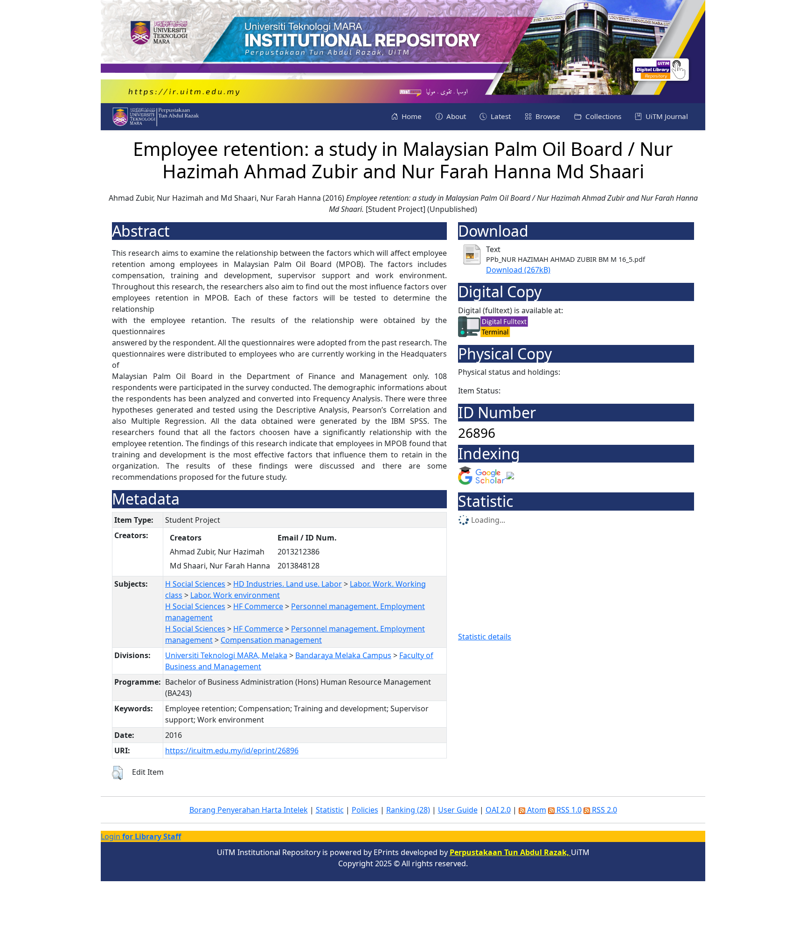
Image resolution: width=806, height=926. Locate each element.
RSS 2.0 (603, 810)
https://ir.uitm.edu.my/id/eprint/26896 (232, 750)
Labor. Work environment (235, 595)
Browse (547, 116)
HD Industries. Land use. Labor (287, 584)
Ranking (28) (408, 810)
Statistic (330, 810)
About (455, 116)
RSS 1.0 (568, 810)
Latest (500, 116)
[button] (117, 773)
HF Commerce (258, 606)
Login (141, 836)
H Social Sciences (195, 584)
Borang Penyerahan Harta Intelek (248, 810)
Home (411, 116)
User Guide (458, 810)
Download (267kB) (518, 270)
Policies (365, 810)
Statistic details (484, 636)
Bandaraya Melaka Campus (343, 655)
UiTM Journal (666, 116)
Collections (602, 116)
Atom (535, 810)
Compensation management (271, 640)
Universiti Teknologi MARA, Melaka (226, 655)
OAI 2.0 (498, 810)
